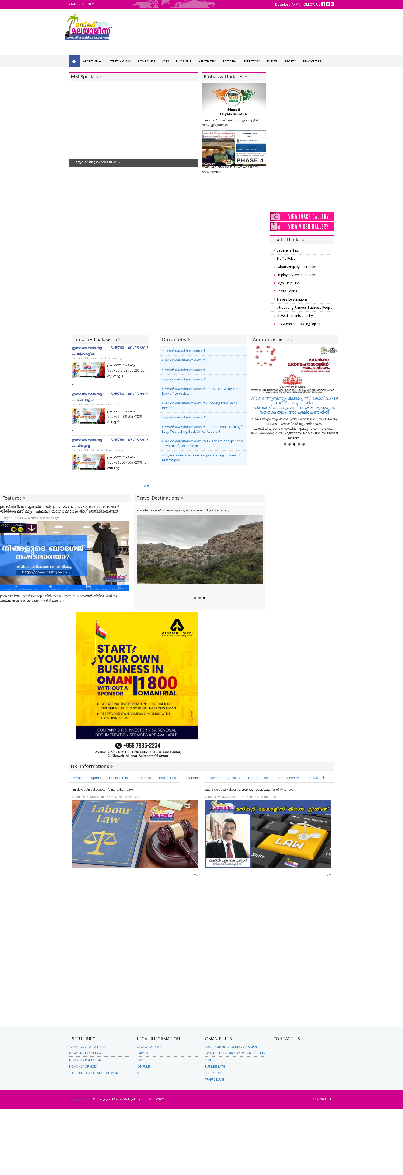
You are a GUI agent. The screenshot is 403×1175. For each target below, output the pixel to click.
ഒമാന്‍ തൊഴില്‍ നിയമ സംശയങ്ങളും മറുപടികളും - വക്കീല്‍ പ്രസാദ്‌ (249, 790)
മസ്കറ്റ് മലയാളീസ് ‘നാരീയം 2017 (98, 162)
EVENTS (272, 61)
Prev (74, 127)
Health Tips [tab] (167, 777)
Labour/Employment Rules (295, 266)
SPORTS (290, 61)
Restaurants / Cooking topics (297, 323)
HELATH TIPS (207, 61)
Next (192, 127)
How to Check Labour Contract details (235, 1053)
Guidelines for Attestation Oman (93, 1073)
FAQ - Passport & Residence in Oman (231, 1047)
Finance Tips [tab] (118, 777)
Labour (142, 1053)
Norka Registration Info (87, 1047)
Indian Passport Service (86, 1060)
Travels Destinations (291, 299)
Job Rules (143, 1066)
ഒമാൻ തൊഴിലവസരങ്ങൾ (184, 350)
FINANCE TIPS (312, 61)
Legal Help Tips (287, 283)
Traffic (142, 1060)
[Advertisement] (221, 46)
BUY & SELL (183, 61)
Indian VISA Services (83, 1066)
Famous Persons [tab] (288, 777)
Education (213, 1073)
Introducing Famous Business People (304, 307)
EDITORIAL (230, 61)
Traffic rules (214, 1080)
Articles (143, 1073)
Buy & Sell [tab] (317, 777)
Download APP (287, 4)
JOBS (165, 61)
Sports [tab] (96, 777)
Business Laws (215, 1066)
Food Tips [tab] (143, 777)
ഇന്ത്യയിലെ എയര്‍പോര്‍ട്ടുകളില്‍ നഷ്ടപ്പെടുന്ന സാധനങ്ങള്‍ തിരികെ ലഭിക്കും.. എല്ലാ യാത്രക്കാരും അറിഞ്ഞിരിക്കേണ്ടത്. (59, 509)
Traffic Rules (285, 258)
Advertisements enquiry (294, 315)
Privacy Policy (79, 1099)
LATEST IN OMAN (119, 61)
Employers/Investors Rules (295, 275)
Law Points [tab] (192, 777)
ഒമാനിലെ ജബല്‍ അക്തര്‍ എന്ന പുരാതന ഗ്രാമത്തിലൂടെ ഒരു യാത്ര (183, 511)
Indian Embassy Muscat (86, 1053)
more (145, 485)
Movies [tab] (77, 777)
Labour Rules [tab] (258, 777)
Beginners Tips (287, 250)
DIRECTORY (252, 61)
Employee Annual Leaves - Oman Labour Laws (103, 790)
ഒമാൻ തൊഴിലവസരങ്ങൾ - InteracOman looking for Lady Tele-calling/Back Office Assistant (203, 429)
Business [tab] (233, 777)
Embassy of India (149, 1047)
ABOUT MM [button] (91, 61)
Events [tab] (213, 777)
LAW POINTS (146, 61)
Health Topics (286, 291)
